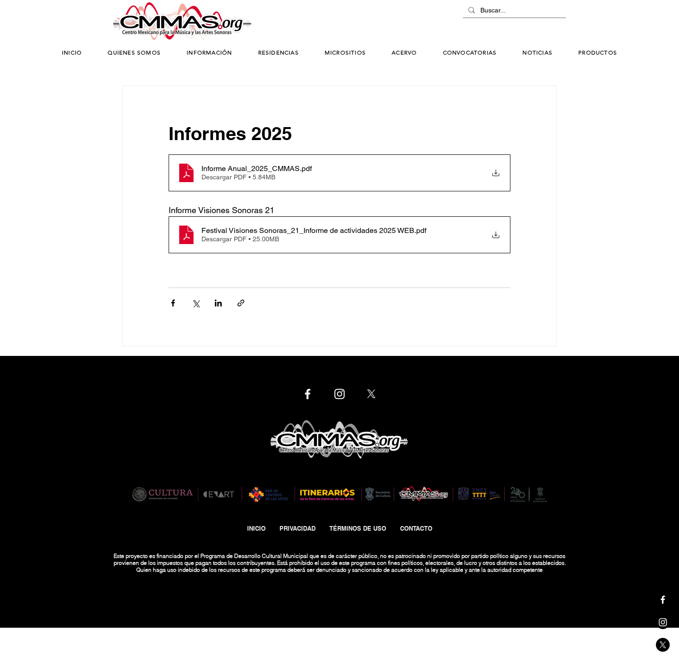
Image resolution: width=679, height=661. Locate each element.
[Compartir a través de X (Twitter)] (195, 303)
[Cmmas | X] (663, 645)
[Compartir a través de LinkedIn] (218, 303)
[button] (209, 52)
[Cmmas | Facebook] (663, 599)
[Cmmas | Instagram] (663, 622)
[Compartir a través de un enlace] (240, 303)
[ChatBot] (538, 22)
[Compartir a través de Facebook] (173, 303)
